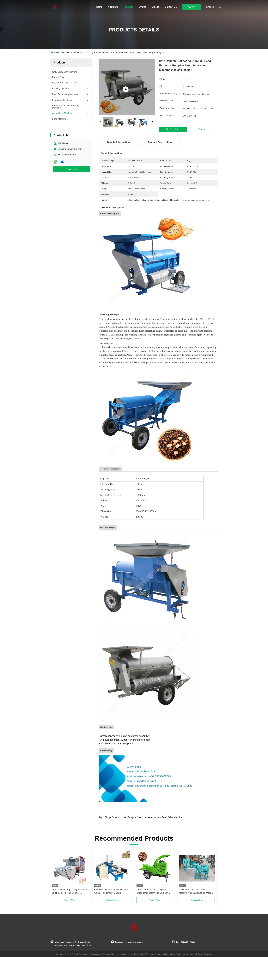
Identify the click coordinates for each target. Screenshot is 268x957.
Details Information (118, 142)
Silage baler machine (115, 817)
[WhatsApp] (56, 162)
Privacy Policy (71, 954)
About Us (113, 7)
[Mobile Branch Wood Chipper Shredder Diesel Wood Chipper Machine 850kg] (154, 868)
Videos (155, 7)
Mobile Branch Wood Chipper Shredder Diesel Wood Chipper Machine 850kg (152, 891)
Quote (191, 7)
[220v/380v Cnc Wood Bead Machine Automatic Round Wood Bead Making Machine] (197, 868)
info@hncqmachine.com (70, 149)
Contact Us (171, 7)
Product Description (160, 142)
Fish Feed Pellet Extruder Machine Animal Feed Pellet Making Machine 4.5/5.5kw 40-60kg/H (111, 891)
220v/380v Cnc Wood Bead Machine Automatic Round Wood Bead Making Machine (195, 891)
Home (99, 7)
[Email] (62, 162)
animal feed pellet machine (168, 817)
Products (128, 7)
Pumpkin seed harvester (140, 817)
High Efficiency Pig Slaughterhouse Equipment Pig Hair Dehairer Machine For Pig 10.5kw (69, 891)
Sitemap (58, 954)
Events (142, 7)
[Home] (54, 7)
